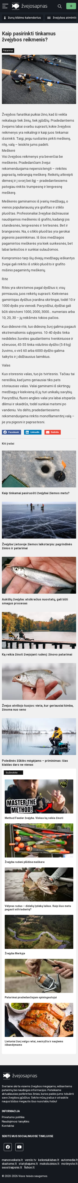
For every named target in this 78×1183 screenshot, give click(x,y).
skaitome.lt (9, 1164)
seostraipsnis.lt (12, 1167)
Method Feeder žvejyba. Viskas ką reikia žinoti (34, 818)
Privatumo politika (13, 1117)
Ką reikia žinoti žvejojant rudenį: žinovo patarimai (37, 654)
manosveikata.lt (12, 1160)
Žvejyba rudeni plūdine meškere (24, 862)
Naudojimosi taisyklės (15, 1121)
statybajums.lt (28, 1164)
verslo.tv (30, 1160)
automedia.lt (69, 1160)
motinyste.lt (69, 1164)
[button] (11, 432)
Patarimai (8, 50)
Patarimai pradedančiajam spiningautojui (31, 997)
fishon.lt (29, 1167)
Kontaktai (8, 1126)
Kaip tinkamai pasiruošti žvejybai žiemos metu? (35, 493)
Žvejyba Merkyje (15, 953)
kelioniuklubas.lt (48, 1160)
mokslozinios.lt (49, 1164)
